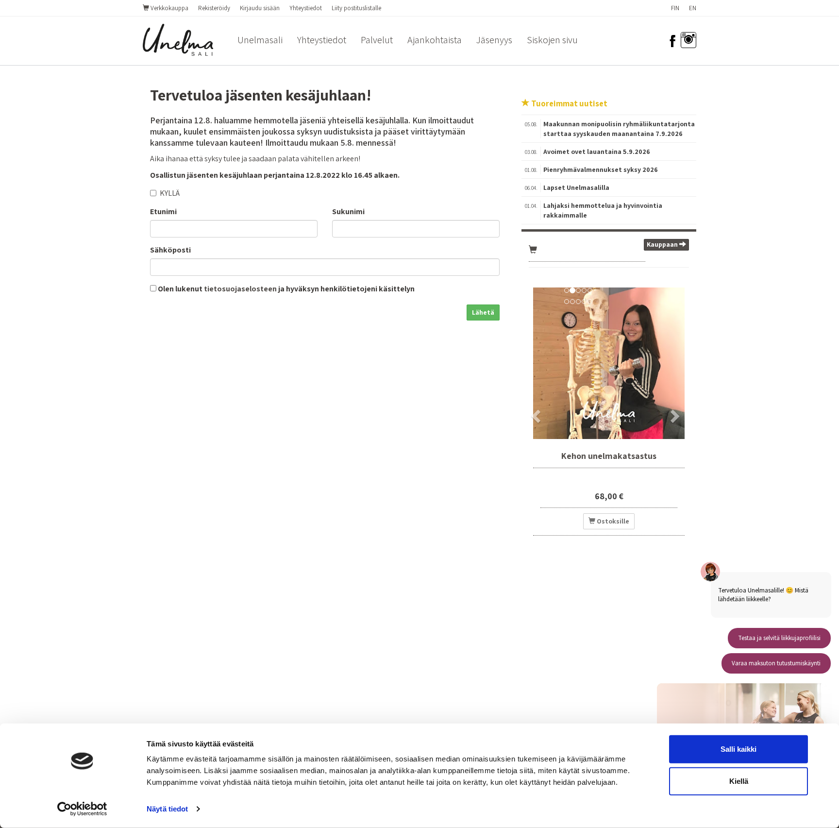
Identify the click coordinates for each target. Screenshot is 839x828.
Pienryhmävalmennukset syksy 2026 (600, 169)
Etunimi (163, 211)
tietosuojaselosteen (240, 289)
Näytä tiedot (167, 809)
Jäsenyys (494, 40)
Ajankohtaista (434, 40)
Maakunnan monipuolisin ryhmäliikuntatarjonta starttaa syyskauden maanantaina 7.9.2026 (619, 128)
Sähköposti (170, 250)
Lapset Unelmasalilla (576, 187)
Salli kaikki (738, 749)
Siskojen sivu (552, 40)
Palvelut (377, 40)
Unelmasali (260, 40)
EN (692, 8)
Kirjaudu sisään (260, 8)
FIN (675, 8)
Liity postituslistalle (356, 8)
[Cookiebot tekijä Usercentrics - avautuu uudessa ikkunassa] (82, 809)
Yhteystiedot (305, 8)
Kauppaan (663, 244)
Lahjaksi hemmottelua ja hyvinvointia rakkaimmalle (602, 210)
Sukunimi (348, 211)
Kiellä (738, 781)
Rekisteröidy (214, 8)
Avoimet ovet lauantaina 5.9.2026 (596, 151)
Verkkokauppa (168, 8)
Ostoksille (612, 521)
